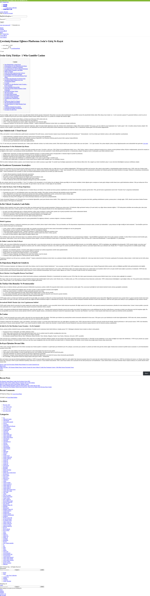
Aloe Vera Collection (11, 7)
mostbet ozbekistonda (8, 515)
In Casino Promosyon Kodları (11, 95)
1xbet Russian (6, 447)
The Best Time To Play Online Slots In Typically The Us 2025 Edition (17, 382)
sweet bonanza (6, 553)
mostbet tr (5, 516)
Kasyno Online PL (7, 502)
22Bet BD (5, 451)
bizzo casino (6, 475)
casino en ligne (6, 482)
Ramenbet (5, 540)
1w (4, 417)
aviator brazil (6, 455)
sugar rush (5, 551)
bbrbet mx (5, 471)
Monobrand (6, 508)
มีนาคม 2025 (6, 405)
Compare (5, 579)
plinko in (5, 534)
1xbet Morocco (7, 441)
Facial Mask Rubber (12, 397)
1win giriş (145, 143)
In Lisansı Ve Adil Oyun (10, 109)
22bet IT (5, 453)
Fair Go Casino (7, 495)
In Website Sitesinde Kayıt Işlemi (12, 107)
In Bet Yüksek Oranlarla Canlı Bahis (13, 70)
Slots (4, 547)
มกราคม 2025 (7, 408)
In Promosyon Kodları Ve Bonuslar (13, 108)
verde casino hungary (8, 557)
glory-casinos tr (7, 499)
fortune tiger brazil (7, 496)
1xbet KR (5, 440)
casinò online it (7, 488)
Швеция (5, 564)
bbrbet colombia (7, 469)
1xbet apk (5, 431)
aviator (4, 454)
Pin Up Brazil (6, 529)
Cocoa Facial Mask (17, 394)
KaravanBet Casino (8, 500)
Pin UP (5, 527)
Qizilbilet (5, 539)
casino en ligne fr (7, 484)
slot (4, 546)
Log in (2, 22)
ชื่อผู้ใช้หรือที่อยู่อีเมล (6, 16)
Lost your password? (5, 25)
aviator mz (5, 462)
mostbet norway (7, 513)
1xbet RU (5, 444)
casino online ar (7, 486)
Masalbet (5, 506)
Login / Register (7, 581)
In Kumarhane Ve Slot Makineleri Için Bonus (15, 66)
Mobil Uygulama (8, 71)
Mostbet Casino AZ (8, 509)
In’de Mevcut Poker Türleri (11, 91)
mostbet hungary (7, 510)
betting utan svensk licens (9, 472)
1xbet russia (6, 446)
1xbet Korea (6, 438)
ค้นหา (1, 370)
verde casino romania (8, 560)
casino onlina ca (7, 485)
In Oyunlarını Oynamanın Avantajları (13, 67)
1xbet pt (5, 443)
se (3, 544)
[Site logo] (4, 2)
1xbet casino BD (7, 436)
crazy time (5, 492)
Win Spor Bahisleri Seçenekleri (12, 102)
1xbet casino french (8, 437)
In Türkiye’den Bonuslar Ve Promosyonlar (14, 78)
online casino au (7, 522)
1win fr (5, 423)
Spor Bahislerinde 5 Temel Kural (12, 64)
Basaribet (5, 468)
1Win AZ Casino (7, 419)
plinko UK (5, 536)
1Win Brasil (6, 420)
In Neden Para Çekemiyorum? (11, 98)
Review (5, 541)
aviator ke (5, 461)
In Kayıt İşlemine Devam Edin (12, 87)
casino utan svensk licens (9, 489)
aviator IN (5, 460)
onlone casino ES (7, 523)
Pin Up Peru (6, 530)
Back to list (3, 366)
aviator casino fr (7, 458)
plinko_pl (5, 537)
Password (3, 19)
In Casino (6, 83)
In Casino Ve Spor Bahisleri (11, 97)
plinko (4, 533)
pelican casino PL (7, 526)
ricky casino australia (8, 543)
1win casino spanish (8, 422)
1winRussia (6, 430)
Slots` (4, 548)
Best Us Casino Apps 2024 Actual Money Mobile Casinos (14, 384)
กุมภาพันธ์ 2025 (7, 407)
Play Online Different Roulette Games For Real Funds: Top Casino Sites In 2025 (20, 385)
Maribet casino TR (7, 505)
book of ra (5, 477)
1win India (5, 424)
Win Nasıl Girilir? (8, 92)
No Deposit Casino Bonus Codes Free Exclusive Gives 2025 (15, 381)
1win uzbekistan (7, 429)
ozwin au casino (7, 524)
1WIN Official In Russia (9, 426)
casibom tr (5, 479)
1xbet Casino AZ (7, 434)
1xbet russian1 (6, 448)
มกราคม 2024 (7, 410)
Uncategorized (6, 555)
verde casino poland (8, 558)
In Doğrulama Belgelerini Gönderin (13, 74)
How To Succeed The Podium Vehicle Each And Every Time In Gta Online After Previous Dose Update (26, 387)
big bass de (6, 474)
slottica (5, 550)
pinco (4, 531)
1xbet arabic (6, 433)
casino (4, 481)
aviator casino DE (7, 457)
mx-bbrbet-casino (7, 520)
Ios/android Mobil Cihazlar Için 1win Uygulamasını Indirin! (13, 80)
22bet (4, 450)
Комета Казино (7, 563)
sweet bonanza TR (7, 554)
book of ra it (6, 478)
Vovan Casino (6, 561)
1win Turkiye (3, 37)
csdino (4, 493)
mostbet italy (6, 512)
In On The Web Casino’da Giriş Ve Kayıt (14, 73)
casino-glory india (7, 491)
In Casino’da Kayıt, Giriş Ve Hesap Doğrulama (16, 68)
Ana (5, 99)
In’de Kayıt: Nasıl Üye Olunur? (12, 101)
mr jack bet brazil (7, 519)
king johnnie (6, 503)
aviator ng (5, 464)
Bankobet (5, 467)
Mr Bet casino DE (7, 517)
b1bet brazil (6, 465)
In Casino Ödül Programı (10, 94)
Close (1, 368)
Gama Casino (6, 498)
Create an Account (8, 13)
